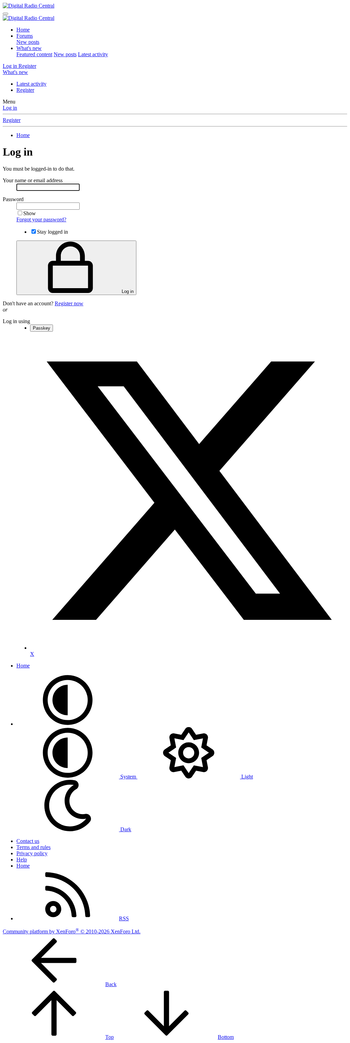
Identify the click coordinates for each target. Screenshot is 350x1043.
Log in (10, 108)
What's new (29, 48)
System (128, 777)
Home (23, 30)
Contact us (27, 841)
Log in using (16, 321)
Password (13, 199)
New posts (27, 42)
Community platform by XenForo (71, 931)
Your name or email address (33, 180)
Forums (24, 36)
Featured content (34, 54)
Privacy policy (32, 853)
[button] (67, 724)
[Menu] (5, 14)
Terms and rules (33, 847)
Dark (125, 829)
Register (25, 90)
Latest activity (93, 54)
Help (21, 859)
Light (246, 777)
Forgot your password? (41, 219)
